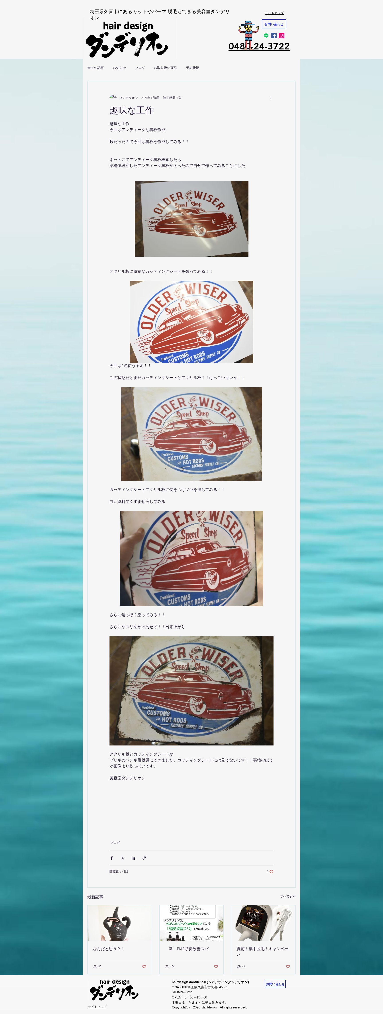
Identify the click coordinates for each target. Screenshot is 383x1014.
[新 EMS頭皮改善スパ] (192, 923)
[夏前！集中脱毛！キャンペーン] (263, 923)
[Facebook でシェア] (111, 858)
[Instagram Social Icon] (281, 35)
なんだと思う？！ (109, 949)
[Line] (266, 35)
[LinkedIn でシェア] (133, 858)
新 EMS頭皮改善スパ (187, 949)
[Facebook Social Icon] (274, 35)
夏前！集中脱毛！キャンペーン (263, 952)
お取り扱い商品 (165, 68)
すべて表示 (288, 896)
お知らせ (119, 68)
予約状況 (192, 68)
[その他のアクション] (271, 98)
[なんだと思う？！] (120, 923)
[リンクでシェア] (144, 858)
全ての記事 (95, 68)
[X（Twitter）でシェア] (122, 858)
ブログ (140, 68)
